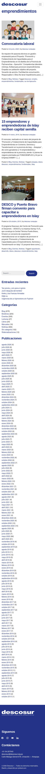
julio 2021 (5, 499)
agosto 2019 (6, 549)
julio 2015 (5, 678)
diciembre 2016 (8, 633)
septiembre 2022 (8, 462)
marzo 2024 (6, 418)
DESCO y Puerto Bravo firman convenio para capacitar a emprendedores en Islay (20, 210)
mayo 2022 (6, 473)
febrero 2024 (6, 420)
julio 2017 (5, 615)
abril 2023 (5, 447)
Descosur (10, 766)
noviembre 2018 (8, 573)
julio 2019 (5, 552)
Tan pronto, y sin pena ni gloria (13, 288)
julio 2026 (5, 347)
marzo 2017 (6, 625)
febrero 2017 (6, 628)
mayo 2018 (6, 589)
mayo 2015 (6, 683)
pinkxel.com (22, 768)
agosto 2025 (6, 376)
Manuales (5, 324)
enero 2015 (6, 694)
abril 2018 (5, 591)
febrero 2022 (6, 481)
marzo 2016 (6, 657)
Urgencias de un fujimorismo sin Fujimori (17, 298)
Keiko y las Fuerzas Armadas (13, 293)
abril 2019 (5, 560)
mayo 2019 (6, 557)
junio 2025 (6, 381)
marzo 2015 (6, 688)
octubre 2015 (7, 670)
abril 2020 (5, 539)
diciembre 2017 (8, 602)
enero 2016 (6, 662)
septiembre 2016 (8, 641)
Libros (4, 321)
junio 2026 (6, 349)
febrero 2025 (6, 392)
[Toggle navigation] (40, 4)
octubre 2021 (7, 491)
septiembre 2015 (8, 673)
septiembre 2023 (8, 434)
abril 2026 (5, 355)
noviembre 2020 (8, 520)
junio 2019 (6, 554)
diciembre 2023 (8, 426)
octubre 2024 (7, 402)
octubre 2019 (7, 544)
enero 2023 (6, 455)
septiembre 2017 (8, 610)
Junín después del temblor (12, 290)
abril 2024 (5, 415)
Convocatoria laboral (18, 44)
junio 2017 (6, 617)
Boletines (5, 313)
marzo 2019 (6, 562)
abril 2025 (5, 386)
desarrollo (5, 251)
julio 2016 (5, 646)
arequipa (34, 162)
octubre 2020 (7, 523)
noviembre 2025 (8, 368)
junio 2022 (6, 470)
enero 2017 (6, 631)
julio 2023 (5, 439)
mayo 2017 (6, 620)
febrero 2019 (6, 565)
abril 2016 (5, 654)
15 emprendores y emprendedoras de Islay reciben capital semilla (20, 125)
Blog (10, 79)
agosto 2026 (6, 344)
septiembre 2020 (8, 525)
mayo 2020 (6, 536)
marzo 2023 (6, 449)
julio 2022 (5, 468)
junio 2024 (6, 410)
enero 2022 (6, 483)
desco (40, 162)
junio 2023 (6, 441)
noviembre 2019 (8, 541)
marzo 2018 (6, 594)
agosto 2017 (6, 612)
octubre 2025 (7, 370)
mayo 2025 (6, 384)
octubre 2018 (7, 575)
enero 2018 (6, 599)
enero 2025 (6, 394)
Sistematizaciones (9, 332)
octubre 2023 (7, 431)
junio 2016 (6, 649)
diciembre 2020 (8, 518)
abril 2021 (5, 507)
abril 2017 (5, 623)
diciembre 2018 (8, 570)
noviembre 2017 (8, 604)
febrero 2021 (6, 512)
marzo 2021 (6, 510)
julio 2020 (5, 531)
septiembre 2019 (8, 546)
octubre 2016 (7, 638)
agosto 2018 (6, 581)
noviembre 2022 (8, 457)
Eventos (15, 162)
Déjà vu (5, 296)
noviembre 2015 (8, 667)
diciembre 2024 (8, 397)
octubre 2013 (7, 696)
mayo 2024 (6, 413)
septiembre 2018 (8, 578)
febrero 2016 (6, 659)
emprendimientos (8, 81)
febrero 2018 (6, 596)
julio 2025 (5, 378)
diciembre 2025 (8, 365)
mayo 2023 (6, 444)
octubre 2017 (7, 607)
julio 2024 (5, 407)
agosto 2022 (6, 465)
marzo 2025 (6, 389)
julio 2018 (5, 583)
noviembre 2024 (8, 399)
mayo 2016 (6, 652)
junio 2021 (6, 502)
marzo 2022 (6, 478)
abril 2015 (5, 686)
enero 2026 (6, 363)
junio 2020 (6, 533)
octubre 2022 (7, 460)
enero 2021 (6, 515)
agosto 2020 (6, 528)
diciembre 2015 (8, 665)
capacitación (35, 249)
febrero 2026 (6, 360)
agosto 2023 (6, 436)
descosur (28, 79)
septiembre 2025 (8, 373)
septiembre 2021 (8, 494)
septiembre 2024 (8, 405)
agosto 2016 (6, 644)
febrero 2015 (6, 691)
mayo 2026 (6, 352)
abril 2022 (5, 476)
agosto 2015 (6, 675)
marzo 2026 (6, 357)
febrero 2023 (6, 452)
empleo (34, 79)
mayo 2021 (6, 504)
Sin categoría (7, 329)
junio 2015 (6, 680)
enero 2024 (6, 423)
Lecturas (5, 319)
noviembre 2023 (8, 428)
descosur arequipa (28, 49)
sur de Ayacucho (30, 81)
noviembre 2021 (8, 489)
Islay (33, 164)
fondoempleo (19, 81)
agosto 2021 (6, 497)
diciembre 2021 (8, 486)
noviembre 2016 (8, 636)
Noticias (15, 79)
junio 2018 (6, 586)
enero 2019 (6, 567)
